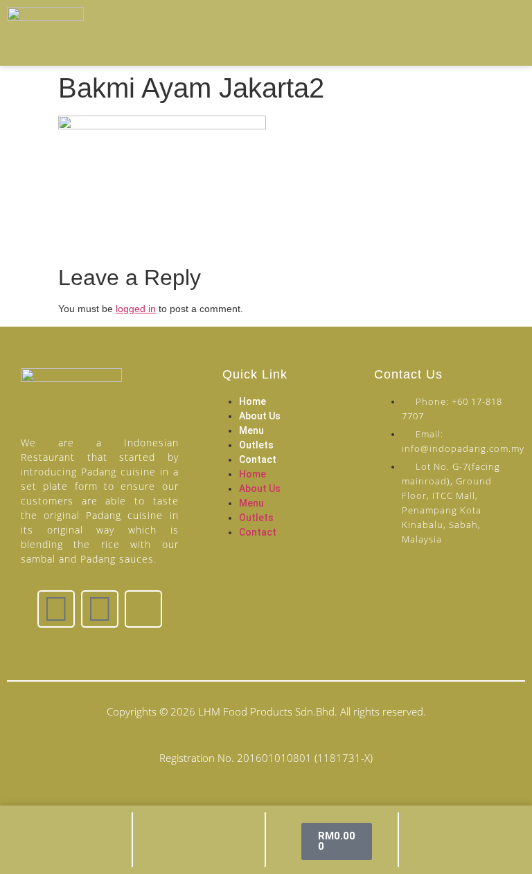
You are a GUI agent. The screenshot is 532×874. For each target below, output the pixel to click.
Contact (257, 459)
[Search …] (502, 34)
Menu (251, 430)
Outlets (256, 444)
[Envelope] (143, 609)
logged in (136, 308)
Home (252, 401)
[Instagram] (99, 609)
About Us (260, 415)
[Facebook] (56, 609)
